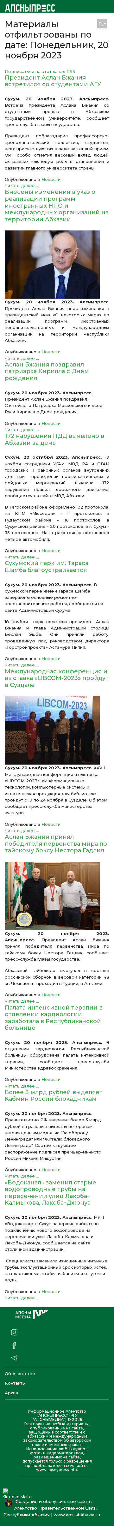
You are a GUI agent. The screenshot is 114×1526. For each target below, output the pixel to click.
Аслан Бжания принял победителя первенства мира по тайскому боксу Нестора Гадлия (56, 843)
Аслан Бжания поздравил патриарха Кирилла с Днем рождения (47, 371)
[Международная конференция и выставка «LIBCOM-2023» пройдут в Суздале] (57, 730)
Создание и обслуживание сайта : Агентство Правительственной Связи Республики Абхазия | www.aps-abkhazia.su (53, 1508)
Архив (11, 1392)
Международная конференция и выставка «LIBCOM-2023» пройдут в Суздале (57, 678)
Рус (102, 23)
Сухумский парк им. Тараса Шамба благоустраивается (46, 567)
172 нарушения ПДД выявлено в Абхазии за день (54, 439)
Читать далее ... (22, 185)
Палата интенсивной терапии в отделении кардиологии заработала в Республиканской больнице (54, 1018)
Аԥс (88, 23)
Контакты (15, 1383)
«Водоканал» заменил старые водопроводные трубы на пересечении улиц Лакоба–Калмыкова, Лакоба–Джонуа (50, 1193)
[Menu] (75, 24)
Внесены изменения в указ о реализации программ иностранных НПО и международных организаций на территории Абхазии (57, 205)
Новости (50, 179)
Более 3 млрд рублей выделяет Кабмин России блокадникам (54, 1096)
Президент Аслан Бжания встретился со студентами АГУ (53, 81)
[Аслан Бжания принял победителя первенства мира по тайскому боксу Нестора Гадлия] (57, 896)
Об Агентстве (20, 1373)
